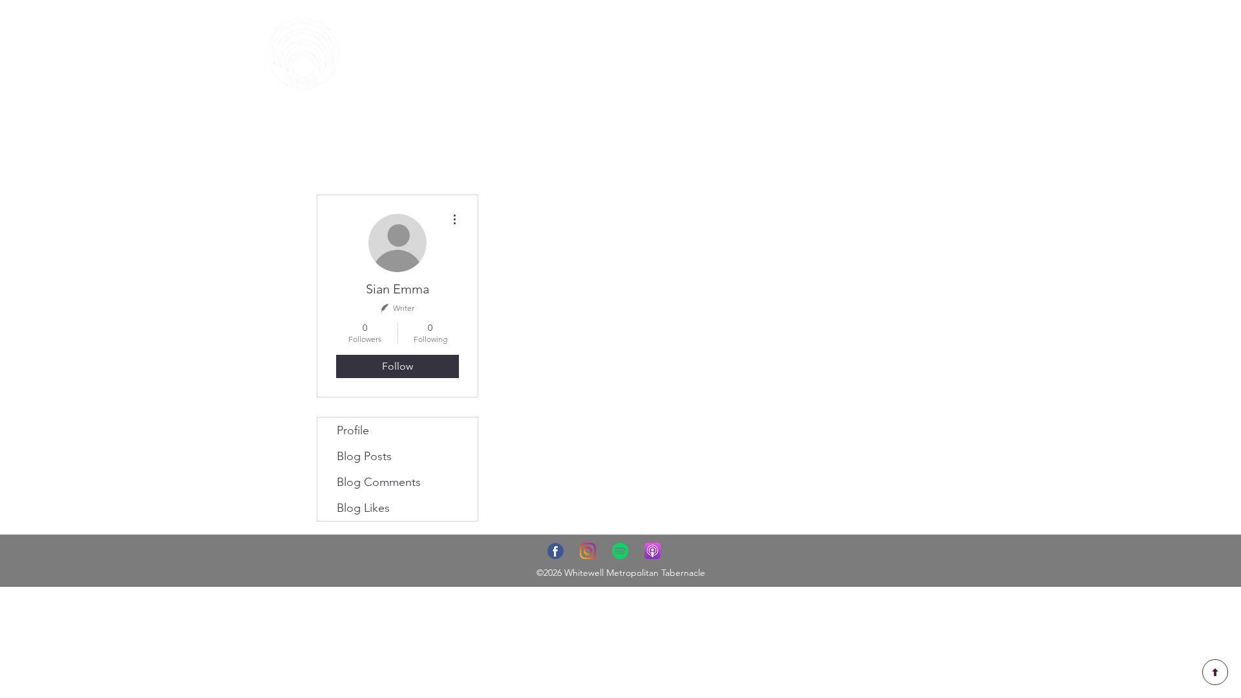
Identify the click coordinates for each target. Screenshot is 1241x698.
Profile (353, 430)
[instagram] (588, 551)
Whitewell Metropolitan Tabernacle (634, 572)
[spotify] (620, 551)
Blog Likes (363, 508)
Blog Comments (379, 482)
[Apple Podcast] (652, 551)
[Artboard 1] (555, 551)
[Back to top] (1215, 672)
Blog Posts (364, 456)
